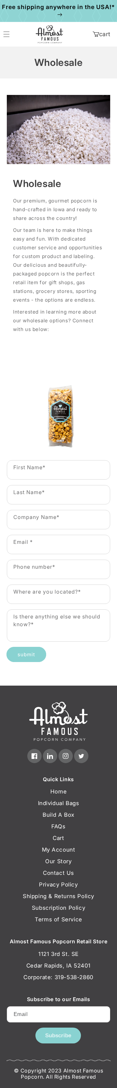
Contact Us (58, 873)
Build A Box (58, 815)
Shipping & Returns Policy (58, 896)
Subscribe (58, 1035)
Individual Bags (58, 803)
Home (58, 791)
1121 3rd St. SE (58, 954)
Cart (58, 838)
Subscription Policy (58, 908)
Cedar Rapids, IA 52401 (58, 965)
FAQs (58, 826)
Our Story (58, 861)
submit (26, 654)
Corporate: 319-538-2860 (58, 977)
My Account (58, 849)
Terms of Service (58, 919)
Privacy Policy (58, 884)
